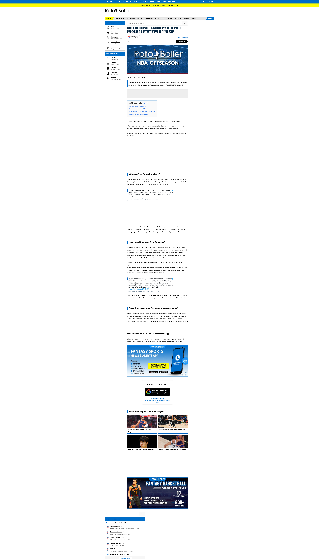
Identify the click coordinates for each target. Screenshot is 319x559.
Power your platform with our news (119, 554)
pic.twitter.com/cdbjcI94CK (139, 289)
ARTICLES (140, 18)
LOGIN (203, 1)
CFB (131, 1)
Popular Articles (112, 53)
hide (145, 103)
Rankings (113, 31)
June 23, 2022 (153, 199)
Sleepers (113, 57)
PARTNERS (158, 1)
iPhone (179, 339)
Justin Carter (183, 37)
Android (129, 341)
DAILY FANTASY (149, 18)
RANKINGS (169, 18)
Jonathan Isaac (172, 262)
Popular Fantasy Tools (114, 23)
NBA (115, 1)
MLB (111, 1)
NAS (127, 1)
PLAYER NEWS (131, 18)
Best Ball (113, 67)
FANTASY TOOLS (159, 18)
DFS (140, 1)
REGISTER (210, 1)
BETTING (145, 1)
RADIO (211, 18)
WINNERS (152, 1)
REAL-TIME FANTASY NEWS (114, 519)
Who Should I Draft (117, 47)
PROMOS (193, 18)
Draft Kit (113, 26)
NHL (119, 1)
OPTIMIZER (178, 18)
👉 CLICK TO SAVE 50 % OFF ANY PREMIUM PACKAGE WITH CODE (159, 5)
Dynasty (113, 77)
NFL (107, 1)
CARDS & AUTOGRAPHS (169, 1)
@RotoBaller (182, 41)
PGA (123, 1)
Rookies (113, 62)
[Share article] (128, 41)
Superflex (114, 72)
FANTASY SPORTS (120, 18)
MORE (135, 1)
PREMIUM (108, 18)
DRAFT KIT (186, 18)
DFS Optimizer (115, 42)
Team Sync (114, 37)
